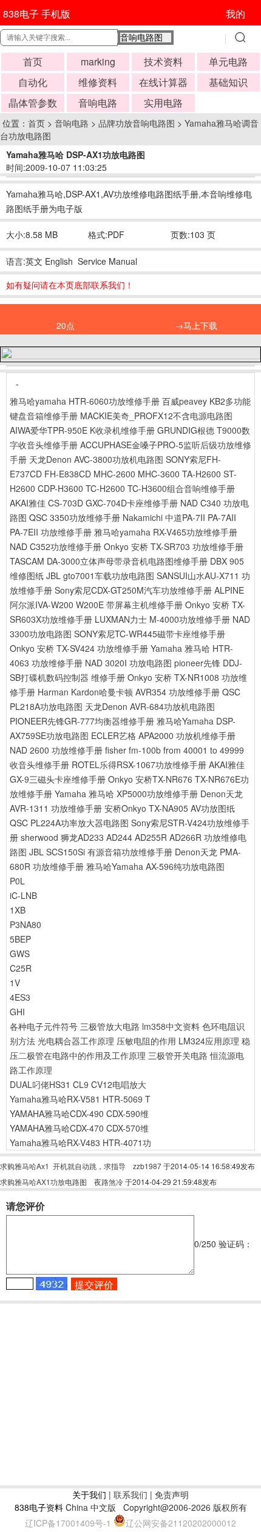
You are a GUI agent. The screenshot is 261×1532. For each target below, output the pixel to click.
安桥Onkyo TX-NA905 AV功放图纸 (169, 808)
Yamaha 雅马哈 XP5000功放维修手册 (126, 794)
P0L (17, 881)
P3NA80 (25, 924)
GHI (17, 1012)
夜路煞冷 (108, 1181)
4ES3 (20, 997)
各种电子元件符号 (44, 1026)
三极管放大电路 (110, 1026)
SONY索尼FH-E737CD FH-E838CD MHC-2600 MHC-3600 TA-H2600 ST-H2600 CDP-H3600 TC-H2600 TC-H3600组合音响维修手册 (123, 473)
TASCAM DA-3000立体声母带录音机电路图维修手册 (109, 561)
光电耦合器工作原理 (76, 1041)
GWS (20, 953)
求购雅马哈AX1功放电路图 (43, 1181)
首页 (32, 61)
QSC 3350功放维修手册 (74, 517)
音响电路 (97, 103)
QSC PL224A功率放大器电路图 (69, 823)
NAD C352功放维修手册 (55, 546)
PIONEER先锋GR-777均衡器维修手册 (82, 721)
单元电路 (228, 61)
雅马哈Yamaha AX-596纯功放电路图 (155, 866)
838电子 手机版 (36, 14)
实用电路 (163, 103)
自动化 (32, 82)
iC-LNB (23, 895)
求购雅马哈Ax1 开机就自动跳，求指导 (63, 1166)
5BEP (20, 939)
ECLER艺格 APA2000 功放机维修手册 (163, 735)
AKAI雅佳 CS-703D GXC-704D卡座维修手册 (94, 503)
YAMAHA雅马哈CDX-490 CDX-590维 (79, 1113)
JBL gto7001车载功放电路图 (100, 575)
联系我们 (130, 1494)
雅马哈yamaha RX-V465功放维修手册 (165, 532)
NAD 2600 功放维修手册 (56, 750)
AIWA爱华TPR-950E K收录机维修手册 (82, 430)
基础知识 (228, 82)
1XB (17, 910)
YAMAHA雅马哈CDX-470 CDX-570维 (79, 1128)
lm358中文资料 (171, 1026)
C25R (21, 968)
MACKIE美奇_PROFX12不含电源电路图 (156, 416)
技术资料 (163, 61)
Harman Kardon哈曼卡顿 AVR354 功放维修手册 (129, 692)
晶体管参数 (32, 103)
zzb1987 (147, 1166)
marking (98, 61)
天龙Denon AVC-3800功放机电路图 (96, 459)
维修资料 (97, 82)
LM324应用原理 (208, 1041)
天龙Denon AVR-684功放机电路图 (150, 706)
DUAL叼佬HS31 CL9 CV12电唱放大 (78, 1084)
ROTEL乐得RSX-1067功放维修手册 (139, 764)
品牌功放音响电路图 (136, 123)
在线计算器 (163, 82)
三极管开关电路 (178, 1055)
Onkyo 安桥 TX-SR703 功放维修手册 (173, 546)
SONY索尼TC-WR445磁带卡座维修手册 (149, 634)
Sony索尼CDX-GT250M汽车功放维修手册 (133, 590)
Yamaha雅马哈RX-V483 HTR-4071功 (80, 1142)
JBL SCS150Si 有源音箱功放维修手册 (100, 852)
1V (15, 983)
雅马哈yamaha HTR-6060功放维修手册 (85, 401)
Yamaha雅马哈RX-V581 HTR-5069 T (80, 1099)
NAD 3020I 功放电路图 (128, 663)
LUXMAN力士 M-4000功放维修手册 (162, 619)
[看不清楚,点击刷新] (51, 1283)
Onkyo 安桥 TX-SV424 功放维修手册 (79, 648)
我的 (235, 14)
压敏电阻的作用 (146, 1041)
